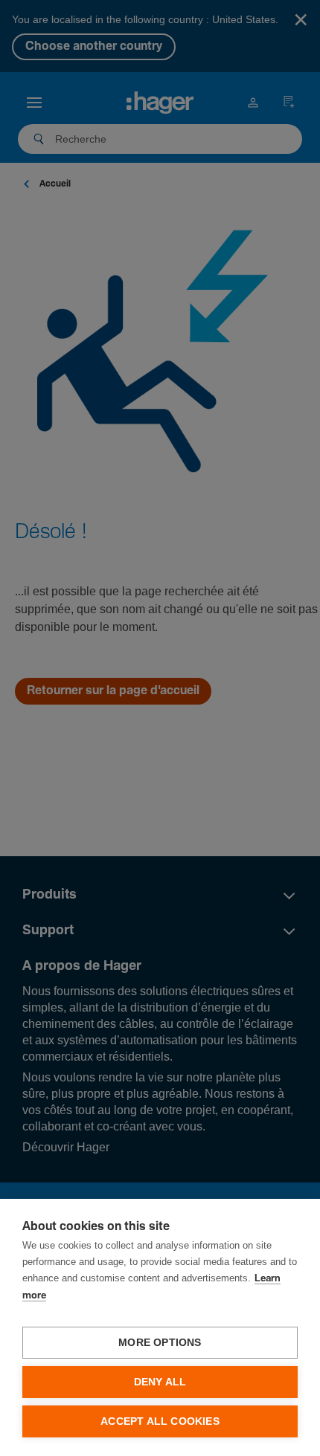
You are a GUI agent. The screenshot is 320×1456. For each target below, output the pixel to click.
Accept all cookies (160, 1421)
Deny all (160, 1382)
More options (159, 1342)
